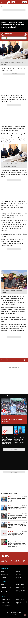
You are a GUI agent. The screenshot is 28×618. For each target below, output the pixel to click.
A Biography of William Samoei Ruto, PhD (12, 420)
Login (24, 2)
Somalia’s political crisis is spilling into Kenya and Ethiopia (17, 508)
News (5, 6)
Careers (18, 574)
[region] (14, 436)
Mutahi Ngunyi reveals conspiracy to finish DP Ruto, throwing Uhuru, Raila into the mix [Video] (7, 441)
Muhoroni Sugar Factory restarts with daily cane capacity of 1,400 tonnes (17, 526)
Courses (18, 577)
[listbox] (14, 436)
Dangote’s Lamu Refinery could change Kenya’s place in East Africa (16, 500)
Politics (8, 6)
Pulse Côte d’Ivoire (19, 603)
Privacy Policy (20, 584)
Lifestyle (10, 531)
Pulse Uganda (5, 605)
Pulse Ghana (4, 602)
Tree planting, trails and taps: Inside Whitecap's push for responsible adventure (16, 534)
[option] (7, 436)
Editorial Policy (20, 587)
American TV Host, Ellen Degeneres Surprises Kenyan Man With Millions (19, 440)
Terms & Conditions (6, 592)
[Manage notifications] (25, 615)
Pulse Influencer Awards (20, 591)
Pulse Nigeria (4, 599)
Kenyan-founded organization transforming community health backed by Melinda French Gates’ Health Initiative (17, 544)
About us (3, 584)
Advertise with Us (5, 588)
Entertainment (5, 574)
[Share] (25, 34)
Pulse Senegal (20, 599)
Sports (18, 571)
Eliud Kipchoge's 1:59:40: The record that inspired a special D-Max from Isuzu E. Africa (17, 517)
